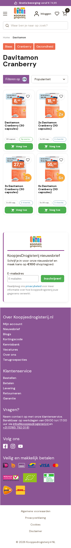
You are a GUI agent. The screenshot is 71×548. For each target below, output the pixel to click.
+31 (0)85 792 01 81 (16, 427)
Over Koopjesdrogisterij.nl (28, 317)
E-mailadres (15, 273)
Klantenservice (17, 371)
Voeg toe (21, 146)
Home (6, 37)
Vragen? (11, 409)
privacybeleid (33, 286)
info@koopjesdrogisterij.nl (30, 424)
